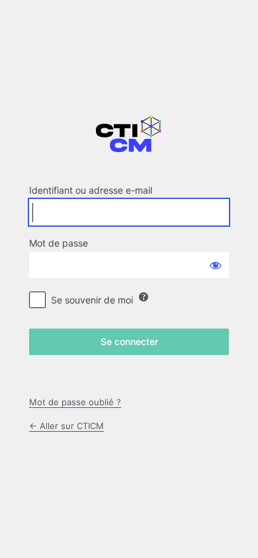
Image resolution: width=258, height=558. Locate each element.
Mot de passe (58, 243)
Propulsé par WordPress (129, 140)
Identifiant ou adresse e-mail (90, 190)
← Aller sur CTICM (66, 425)
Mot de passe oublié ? (75, 402)
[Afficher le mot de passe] (215, 265)
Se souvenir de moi (92, 299)
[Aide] (143, 297)
